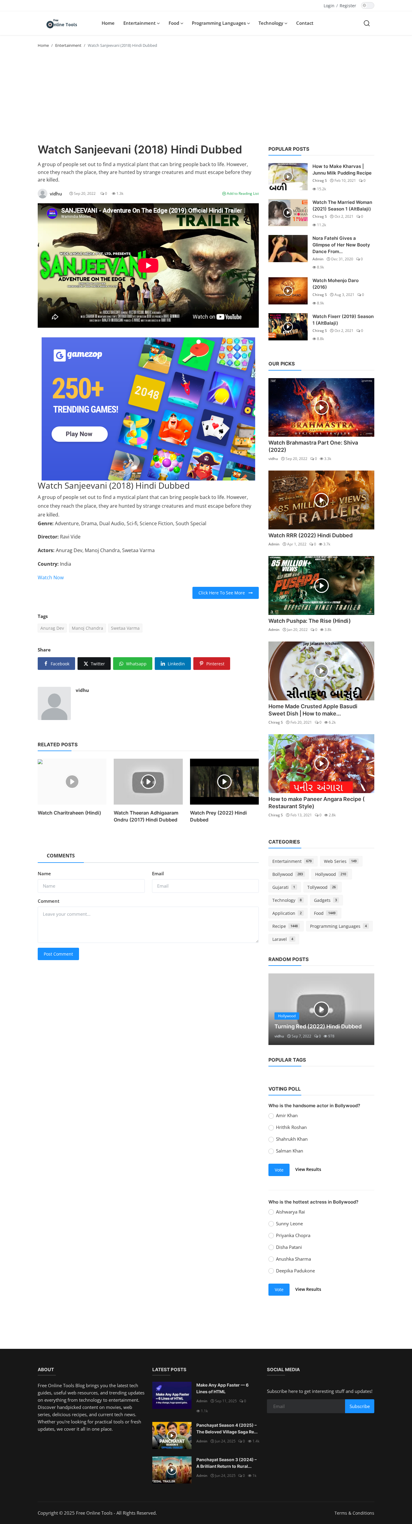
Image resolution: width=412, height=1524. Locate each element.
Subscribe (360, 1406)
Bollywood (287, 874)
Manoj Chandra (87, 628)
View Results (308, 1169)
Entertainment (68, 45)
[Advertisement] (206, 98)
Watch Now (51, 577)
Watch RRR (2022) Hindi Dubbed (310, 535)
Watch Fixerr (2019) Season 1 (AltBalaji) (343, 319)
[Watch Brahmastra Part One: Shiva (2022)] (321, 407)
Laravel (282, 939)
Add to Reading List (242, 193)
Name (44, 873)
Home (108, 23)
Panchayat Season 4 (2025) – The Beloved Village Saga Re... (227, 1428)
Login (329, 5)
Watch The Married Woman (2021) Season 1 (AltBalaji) (342, 205)
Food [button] (174, 23)
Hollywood (330, 874)
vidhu (82, 690)
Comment (48, 901)
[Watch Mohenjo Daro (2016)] (288, 290)
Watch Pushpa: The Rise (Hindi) (309, 621)
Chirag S (319, 180)
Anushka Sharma (293, 1259)
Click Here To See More (223, 593)
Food (324, 913)
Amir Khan (287, 1115)
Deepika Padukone (295, 1271)
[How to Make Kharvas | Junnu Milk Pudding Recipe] (288, 176)
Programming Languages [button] (219, 23)
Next (363, 1009)
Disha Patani (289, 1247)
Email (158, 873)
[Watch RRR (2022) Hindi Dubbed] (321, 500)
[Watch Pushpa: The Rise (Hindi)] (321, 585)
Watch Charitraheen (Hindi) (69, 813)
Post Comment (58, 954)
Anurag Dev (52, 628)
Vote (279, 1170)
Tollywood (321, 887)
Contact (304, 23)
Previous (279, 1009)
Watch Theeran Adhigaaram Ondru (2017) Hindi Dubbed (146, 816)
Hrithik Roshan (291, 1127)
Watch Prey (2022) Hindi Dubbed (218, 816)
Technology (287, 900)
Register (348, 5)
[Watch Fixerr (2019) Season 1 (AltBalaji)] (288, 326)
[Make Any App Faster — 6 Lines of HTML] (172, 1395)
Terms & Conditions (354, 1513)
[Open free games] (148, 409)
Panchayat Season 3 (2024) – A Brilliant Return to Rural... (226, 1463)
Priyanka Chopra (293, 1235)
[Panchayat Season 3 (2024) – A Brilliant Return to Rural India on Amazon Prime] (172, 1470)
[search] (366, 23)
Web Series (340, 861)
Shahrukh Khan (292, 1139)
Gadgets (325, 900)
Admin (318, 259)
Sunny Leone (289, 1223)
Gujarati (283, 887)
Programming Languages (338, 926)
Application (287, 913)
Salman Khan (289, 1151)
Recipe (285, 926)
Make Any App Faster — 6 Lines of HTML (222, 1388)
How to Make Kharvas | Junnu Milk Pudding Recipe (342, 169)
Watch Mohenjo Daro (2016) (335, 284)
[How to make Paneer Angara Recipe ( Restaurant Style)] (321, 763)
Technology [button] (271, 23)
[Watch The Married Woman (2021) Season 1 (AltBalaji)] (288, 212)
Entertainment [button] (140, 23)
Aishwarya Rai (290, 1212)
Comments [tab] (61, 855)
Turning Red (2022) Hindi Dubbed (318, 1026)
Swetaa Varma (125, 628)
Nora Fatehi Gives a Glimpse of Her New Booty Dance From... (341, 244)
